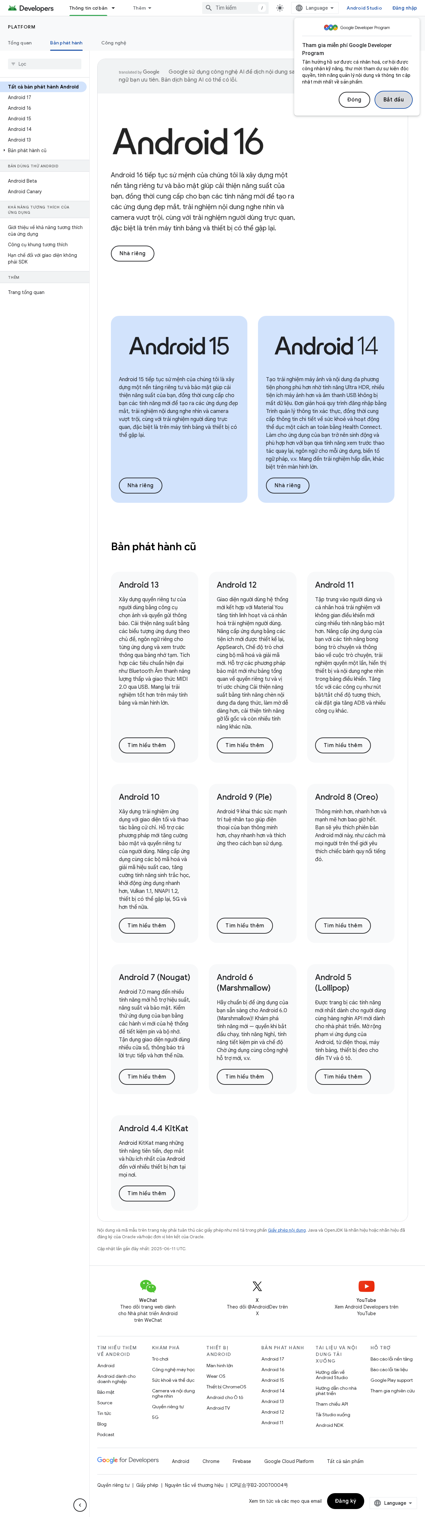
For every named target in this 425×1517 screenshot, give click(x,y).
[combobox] (235, 8)
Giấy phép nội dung (287, 1230)
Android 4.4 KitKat (153, 1129)
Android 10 (139, 797)
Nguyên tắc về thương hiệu (194, 1485)
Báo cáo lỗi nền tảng (392, 1359)
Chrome (211, 1461)
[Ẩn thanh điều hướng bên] (80, 1505)
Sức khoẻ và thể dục (173, 1380)
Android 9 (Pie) (244, 797)
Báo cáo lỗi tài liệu (389, 1369)
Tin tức (104, 1413)
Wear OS (216, 1376)
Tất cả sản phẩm (345, 1461)
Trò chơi (160, 1359)
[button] (43, 150)
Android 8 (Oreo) (346, 797)
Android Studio (364, 8)
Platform (22, 27)
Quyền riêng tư (168, 1407)
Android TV (218, 1408)
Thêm (139, 8)
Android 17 (272, 1359)
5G (155, 1417)
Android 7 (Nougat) (154, 977)
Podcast (105, 1434)
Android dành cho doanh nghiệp (116, 1378)
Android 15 (272, 1380)
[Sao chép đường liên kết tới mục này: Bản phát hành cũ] (205, 548)
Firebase (242, 1461)
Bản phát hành (66, 43)
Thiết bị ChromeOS (226, 1387)
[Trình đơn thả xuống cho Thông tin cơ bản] (116, 8)
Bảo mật (105, 1392)
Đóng (354, 99)
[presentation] (252, 546)
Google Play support (392, 1380)
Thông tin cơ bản (88, 8)
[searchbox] (44, 64)
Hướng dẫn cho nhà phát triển (336, 1390)
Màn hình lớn (220, 1366)
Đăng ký (346, 1501)
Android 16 (273, 1369)
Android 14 (273, 1391)
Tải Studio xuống (333, 1415)
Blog (102, 1424)
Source (104, 1403)
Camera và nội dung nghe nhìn (173, 1393)
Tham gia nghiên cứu (393, 1391)
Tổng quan (20, 43)
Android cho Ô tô (225, 1397)
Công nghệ (113, 43)
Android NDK (329, 1425)
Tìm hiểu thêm (147, 745)
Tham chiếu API (332, 1404)
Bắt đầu (393, 99)
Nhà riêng (133, 253)
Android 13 (139, 585)
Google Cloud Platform (289, 1461)
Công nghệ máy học (173, 1369)
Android (106, 1366)
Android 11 (334, 585)
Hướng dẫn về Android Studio (332, 1374)
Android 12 (237, 585)
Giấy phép (147, 1485)
